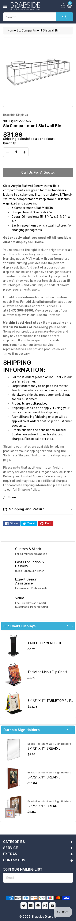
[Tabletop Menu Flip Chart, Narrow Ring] (13, 674)
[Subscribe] (65, 878)
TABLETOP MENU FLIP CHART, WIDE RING (44, 645)
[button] (38, 509)
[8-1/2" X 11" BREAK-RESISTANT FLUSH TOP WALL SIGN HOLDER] (13, 750)
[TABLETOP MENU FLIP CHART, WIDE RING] (13, 646)
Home (12, 30)
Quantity (9, 143)
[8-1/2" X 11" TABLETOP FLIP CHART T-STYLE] (13, 703)
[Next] (73, 626)
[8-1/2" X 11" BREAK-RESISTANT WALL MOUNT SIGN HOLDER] (13, 807)
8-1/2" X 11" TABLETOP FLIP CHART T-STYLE (49, 703)
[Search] (64, 16)
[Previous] (68, 626)
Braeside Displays (44, 916)
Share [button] (12, 497)
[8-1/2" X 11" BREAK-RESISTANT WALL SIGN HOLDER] (13, 778)
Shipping (10, 139)
